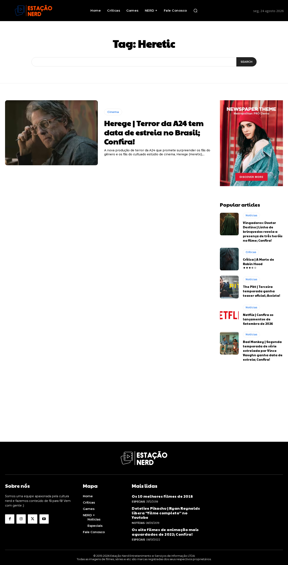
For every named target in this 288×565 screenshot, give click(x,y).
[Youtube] (44, 519)
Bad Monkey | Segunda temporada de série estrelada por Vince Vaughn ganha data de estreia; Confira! (263, 350)
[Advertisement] (144, 412)
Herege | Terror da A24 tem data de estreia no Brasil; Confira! (154, 132)
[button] (195, 10)
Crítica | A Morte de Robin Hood (258, 261)
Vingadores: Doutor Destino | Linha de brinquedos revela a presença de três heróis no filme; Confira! (263, 231)
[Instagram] (21, 519)
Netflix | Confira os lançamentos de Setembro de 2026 (258, 319)
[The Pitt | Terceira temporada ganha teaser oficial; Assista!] (229, 287)
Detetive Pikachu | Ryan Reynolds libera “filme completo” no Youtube (166, 512)
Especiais (138, 501)
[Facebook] (9, 519)
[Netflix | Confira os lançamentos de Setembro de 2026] (229, 315)
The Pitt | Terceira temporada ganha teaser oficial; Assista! (261, 291)
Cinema (113, 112)
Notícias (251, 215)
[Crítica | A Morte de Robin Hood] (229, 259)
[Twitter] (32, 519)
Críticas (251, 252)
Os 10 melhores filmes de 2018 (162, 496)
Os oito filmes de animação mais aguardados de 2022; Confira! (165, 532)
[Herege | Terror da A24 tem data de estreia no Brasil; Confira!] (51, 132)
